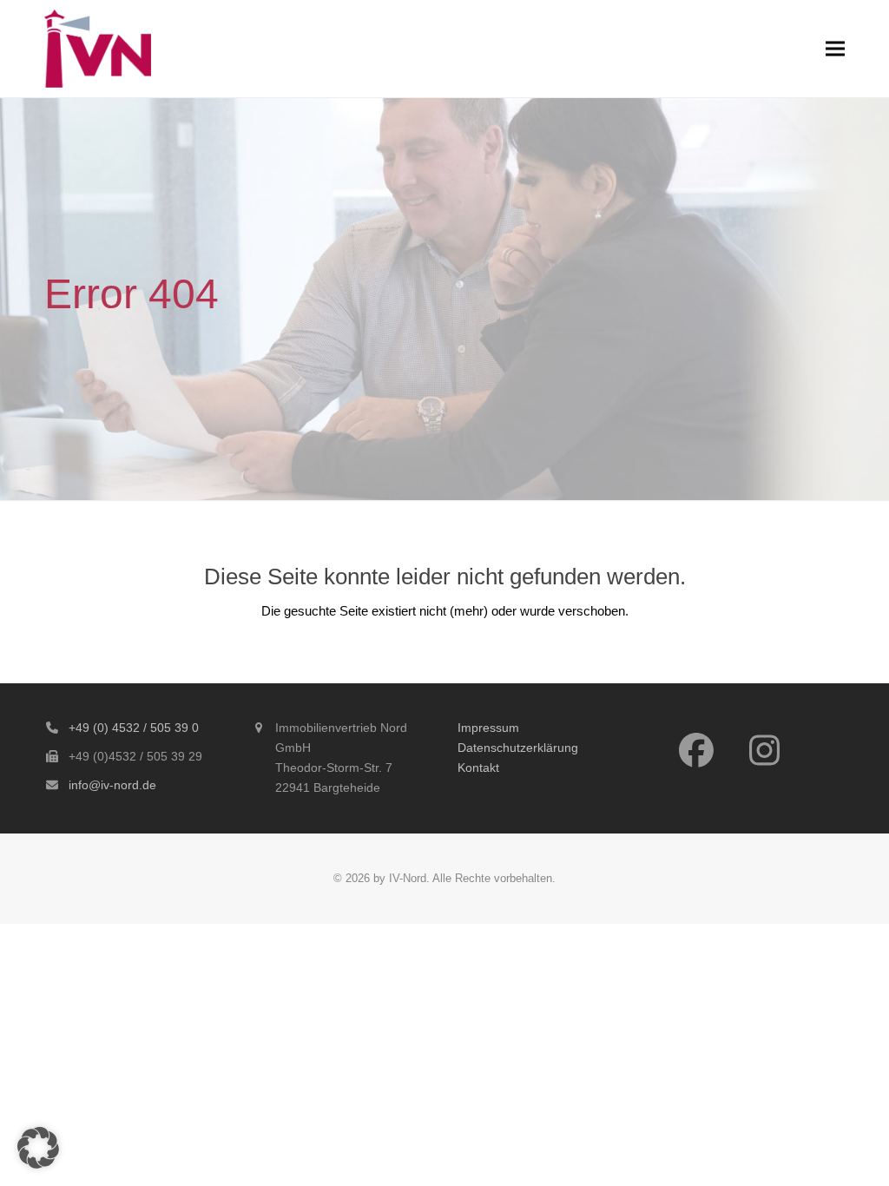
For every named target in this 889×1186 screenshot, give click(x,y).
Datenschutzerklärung (518, 747)
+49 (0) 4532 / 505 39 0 (134, 728)
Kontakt (478, 767)
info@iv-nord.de (112, 785)
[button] (835, 48)
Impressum (488, 728)
